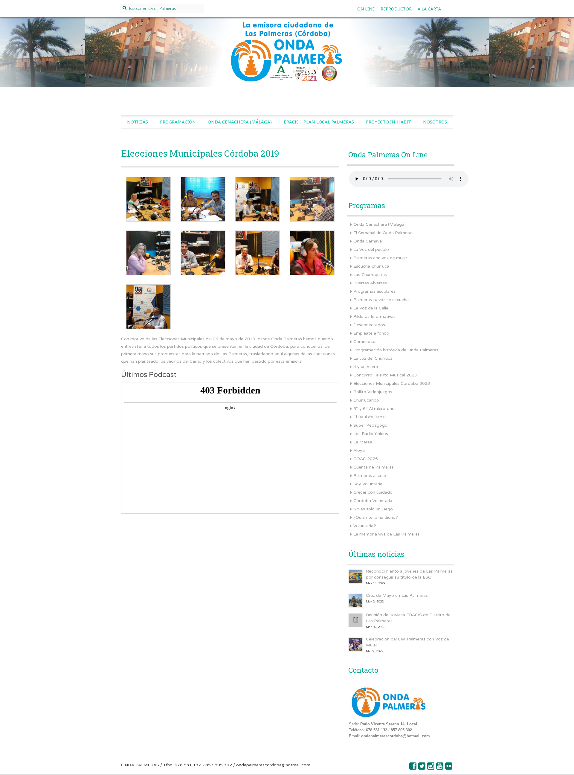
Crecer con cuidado (373, 492)
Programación (178, 122)
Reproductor (396, 9)
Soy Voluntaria (367, 483)
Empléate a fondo (371, 333)
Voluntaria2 (364, 525)
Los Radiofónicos (370, 433)
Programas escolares (374, 291)
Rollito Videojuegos (372, 391)
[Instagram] (431, 767)
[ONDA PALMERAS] (287, 58)
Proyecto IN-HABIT (388, 122)
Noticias (137, 122)
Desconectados (369, 324)
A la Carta (429, 9)
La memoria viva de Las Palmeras (386, 534)
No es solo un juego (373, 509)
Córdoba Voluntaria (372, 500)
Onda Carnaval (368, 241)
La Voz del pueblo (371, 249)
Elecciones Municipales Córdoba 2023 (391, 383)
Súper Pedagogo (370, 425)
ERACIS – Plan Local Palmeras (319, 122)
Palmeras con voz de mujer (380, 257)
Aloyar (359, 450)
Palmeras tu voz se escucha (381, 299)
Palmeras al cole (369, 475)
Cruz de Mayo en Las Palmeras (397, 595)
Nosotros (435, 122)
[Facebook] (413, 767)
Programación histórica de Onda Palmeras (395, 350)
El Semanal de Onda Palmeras (383, 232)
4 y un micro (365, 366)
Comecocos (365, 341)
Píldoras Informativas (374, 316)
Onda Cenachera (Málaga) (240, 122)
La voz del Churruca (373, 358)
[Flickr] (449, 767)
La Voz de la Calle (370, 308)
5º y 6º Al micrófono (374, 408)
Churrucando (366, 400)
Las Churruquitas (370, 274)
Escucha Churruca (371, 266)
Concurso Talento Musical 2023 (385, 375)
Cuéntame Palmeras (373, 467)
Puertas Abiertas (370, 283)
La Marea (362, 442)
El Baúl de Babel (369, 416)
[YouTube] (440, 767)
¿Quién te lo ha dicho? (375, 517)
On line (366, 9)
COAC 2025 (365, 458)
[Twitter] (422, 767)
